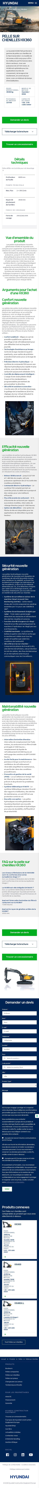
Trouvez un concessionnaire (15, 1417)
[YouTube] (31, 1455)
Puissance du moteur (11, 99)
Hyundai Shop (10, 1426)
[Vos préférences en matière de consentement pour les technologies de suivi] (37, 1116)
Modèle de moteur (26, 89)
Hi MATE (8, 1397)
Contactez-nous (11, 1436)
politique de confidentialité (15, 1182)
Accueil (3, 1359)
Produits (12, 1359)
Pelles (20, 1359)
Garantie (8, 1403)
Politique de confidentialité (11, 1465)
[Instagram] (16, 1455)
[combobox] (19, 1058)
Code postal (6, 1063)
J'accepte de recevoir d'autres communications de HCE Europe (19, 1139)
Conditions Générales (28, 1465)
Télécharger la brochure (16, 132)
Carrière (8, 1429)
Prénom (4, 1009)
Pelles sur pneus (11, 1378)
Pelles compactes (12, 1372)
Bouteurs (8, 1368)
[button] (16, 9)
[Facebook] (8, 1455)
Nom (3, 1018)
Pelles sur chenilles (32, 1359)
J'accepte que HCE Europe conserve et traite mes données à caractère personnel (18, 1159)
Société (4, 1045)
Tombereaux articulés (13, 1385)
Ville (3, 1072)
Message (5, 1090)
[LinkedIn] (23, 1455)
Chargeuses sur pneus (13, 1382)
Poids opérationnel (12, 89)
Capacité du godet (26, 99)
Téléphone (5, 1036)
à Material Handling (12, 1439)
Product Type (6, 1081)
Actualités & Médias (12, 1432)
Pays (3, 1054)
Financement (10, 1400)
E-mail (4, 1027)
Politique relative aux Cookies (19, 1469)
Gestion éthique (11, 1442)
